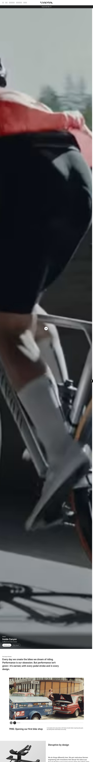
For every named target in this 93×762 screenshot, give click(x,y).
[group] (46, 706)
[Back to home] (46, 2)
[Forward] (14, 722)
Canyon (4, 636)
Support (25, 2)
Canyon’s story (7, 645)
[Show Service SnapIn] (91, 381)
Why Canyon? (16, 645)
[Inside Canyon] (46, 328)
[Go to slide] (22, 722)
